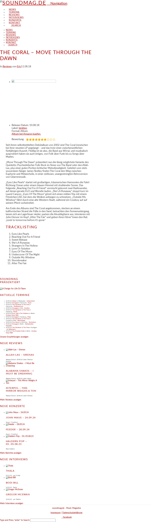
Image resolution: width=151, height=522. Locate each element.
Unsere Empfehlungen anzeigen (14, 337)
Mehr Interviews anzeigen (11, 503)
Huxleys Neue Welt (12, 315)
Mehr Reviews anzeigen (10, 400)
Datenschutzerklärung (72, 513)
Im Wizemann (11, 329)
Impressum (56, 513)
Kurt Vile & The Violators (20, 313)
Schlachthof (31, 301)
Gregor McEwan (18, 494)
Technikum (32, 322)
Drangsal (15, 303)
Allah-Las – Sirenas (20, 355)
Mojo (29, 317)
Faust (29, 303)
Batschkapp (21, 320)
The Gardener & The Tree (20, 304)
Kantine (26, 308)
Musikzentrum (18, 306)
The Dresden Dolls (18, 331)
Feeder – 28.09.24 (18, 429)
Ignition (23, 128)
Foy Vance (15, 322)
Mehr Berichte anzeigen (10, 453)
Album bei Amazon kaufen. (26, 134)
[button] (57, 3)
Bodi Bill (12, 483)
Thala (10, 471)
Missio (14, 301)
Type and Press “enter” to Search (15, 520)
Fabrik (15, 311)
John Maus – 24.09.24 (21, 417)
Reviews (7, 66)
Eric (19, 66)
